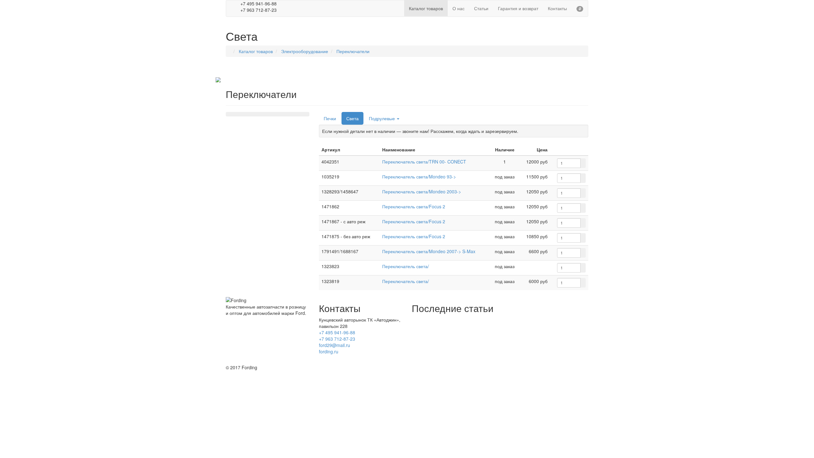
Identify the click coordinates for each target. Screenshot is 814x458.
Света (352, 118)
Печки (330, 118)
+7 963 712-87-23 (337, 339)
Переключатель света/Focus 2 (413, 206)
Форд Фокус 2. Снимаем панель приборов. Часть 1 (465, 358)
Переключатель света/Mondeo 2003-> (421, 191)
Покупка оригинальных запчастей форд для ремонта (467, 319)
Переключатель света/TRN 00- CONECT (424, 161)
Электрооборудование (304, 51)
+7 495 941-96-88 (337, 332)
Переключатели (352, 51)
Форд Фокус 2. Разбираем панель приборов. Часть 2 (467, 348)
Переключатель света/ (405, 266)
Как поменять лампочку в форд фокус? (453, 339)
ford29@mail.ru (334, 345)
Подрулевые (382, 118)
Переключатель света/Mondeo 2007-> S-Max (428, 251)
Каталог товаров (256, 51)
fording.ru (328, 351)
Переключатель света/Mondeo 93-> (419, 176)
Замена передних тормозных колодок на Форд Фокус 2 (469, 329)
